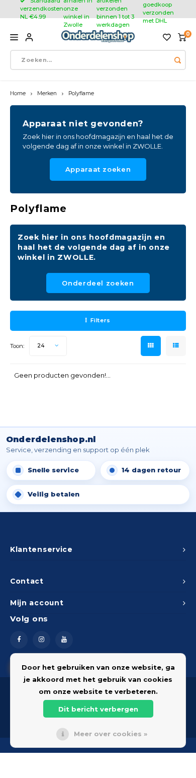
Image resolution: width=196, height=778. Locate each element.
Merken (47, 93)
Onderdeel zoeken (98, 283)
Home (18, 93)
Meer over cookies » (110, 734)
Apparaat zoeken (98, 169)
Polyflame (81, 93)
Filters (100, 320)
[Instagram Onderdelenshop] (41, 640)
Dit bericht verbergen (98, 709)
